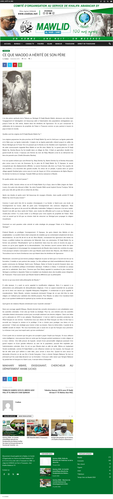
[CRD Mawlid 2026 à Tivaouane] (38, 427)
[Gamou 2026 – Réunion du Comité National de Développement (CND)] (45, 483)
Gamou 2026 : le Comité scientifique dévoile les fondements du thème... (61, 471)
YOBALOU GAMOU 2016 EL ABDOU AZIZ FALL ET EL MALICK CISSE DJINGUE (18, 391)
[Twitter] (107, 1)
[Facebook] (101, 1)
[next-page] (72, 416)
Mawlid (58, 44)
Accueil (7, 44)
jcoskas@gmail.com (16, 470)
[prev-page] (69, 416)
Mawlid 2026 (6, 435)
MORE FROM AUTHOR (25, 416)
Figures (40, 44)
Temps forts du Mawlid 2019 (86, 477)
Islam (49, 44)
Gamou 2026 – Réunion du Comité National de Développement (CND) (61, 482)
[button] (109, 43)
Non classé (81, 464)
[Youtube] (111, 1)
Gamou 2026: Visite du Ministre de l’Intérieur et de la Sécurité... (63, 460)
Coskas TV (30, 44)
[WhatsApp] (20, 65)
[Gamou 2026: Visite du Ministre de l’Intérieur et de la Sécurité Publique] (45, 461)
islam (79, 471)
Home (4, 48)
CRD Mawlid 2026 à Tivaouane (37, 438)
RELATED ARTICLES (9, 416)
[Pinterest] (15, 65)
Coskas (6, 59)
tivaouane (10, 48)
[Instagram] (104, 1)
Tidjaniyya (80, 474)
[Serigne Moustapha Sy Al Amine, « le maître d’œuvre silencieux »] (62, 427)
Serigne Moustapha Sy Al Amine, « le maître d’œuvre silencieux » (62, 438)
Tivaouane (69, 44)
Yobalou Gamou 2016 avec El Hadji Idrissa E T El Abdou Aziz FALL (58, 391)
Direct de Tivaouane (86, 44)
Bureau (17, 44)
